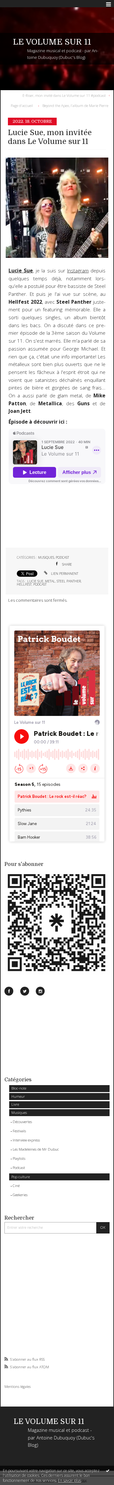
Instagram (78, 270)
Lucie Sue (21, 270)
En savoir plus (69, 1480)
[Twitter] (24, 991)
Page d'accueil (22, 105)
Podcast (19, 1167)
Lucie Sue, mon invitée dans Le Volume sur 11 (50, 137)
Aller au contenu (18, 4)
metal (50, 581)
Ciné (16, 1185)
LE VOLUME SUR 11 (52, 42)
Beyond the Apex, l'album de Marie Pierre (75, 105)
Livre (15, 1104)
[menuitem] (65, 95)
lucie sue (35, 581)
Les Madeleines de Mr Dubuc (36, 1149)
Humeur (18, 1096)
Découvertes (22, 1121)
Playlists (19, 1158)
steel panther (69, 581)
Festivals (19, 1130)
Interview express (26, 1140)
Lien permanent (64, 573)
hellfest (24, 584)
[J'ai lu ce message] (107, 1470)
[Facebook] (8, 991)
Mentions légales (17, 1386)
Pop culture (20, 1176)
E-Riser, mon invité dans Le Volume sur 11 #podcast (64, 95)
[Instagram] (40, 991)
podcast (40, 584)
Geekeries (20, 1194)
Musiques (19, 1112)
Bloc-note (18, 1088)
